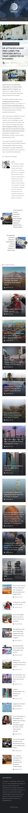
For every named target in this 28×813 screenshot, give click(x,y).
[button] (26, 19)
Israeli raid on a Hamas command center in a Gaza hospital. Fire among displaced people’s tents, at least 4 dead (17, 218)
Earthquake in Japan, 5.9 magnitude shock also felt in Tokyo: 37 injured (13, 494)
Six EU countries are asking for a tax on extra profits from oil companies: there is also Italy (13, 572)
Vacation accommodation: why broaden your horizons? (13, 468)
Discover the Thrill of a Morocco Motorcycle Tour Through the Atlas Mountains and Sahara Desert (13, 280)
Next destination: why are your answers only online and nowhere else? (13, 441)
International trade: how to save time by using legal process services (13, 388)
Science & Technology (10, 44)
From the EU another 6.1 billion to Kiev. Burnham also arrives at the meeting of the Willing (19, 743)
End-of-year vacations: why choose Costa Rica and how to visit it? (12, 415)
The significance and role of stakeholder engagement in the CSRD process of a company (18, 633)
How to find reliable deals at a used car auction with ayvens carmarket (14, 335)
